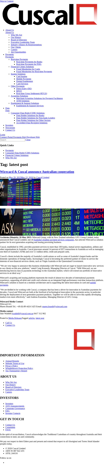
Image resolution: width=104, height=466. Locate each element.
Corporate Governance (15, 408)
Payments (9, 54)
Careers (14, 49)
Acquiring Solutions (19, 96)
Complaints (10, 427)
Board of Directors (19, 40)
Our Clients (16, 47)
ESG (7, 411)
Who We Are (16, 35)
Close (28, 140)
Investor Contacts (12, 413)
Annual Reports (12, 361)
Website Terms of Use (14, 363)
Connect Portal (6, 137)
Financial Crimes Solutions (22, 66)
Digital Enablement (24, 81)
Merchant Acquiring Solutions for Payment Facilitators (39, 98)
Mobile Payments (23, 79)
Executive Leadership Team (23, 42)
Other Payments (18, 86)
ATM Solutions (22, 101)
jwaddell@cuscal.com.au (22, 313)
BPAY (19, 91)
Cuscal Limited (42, 177)
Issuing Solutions (18, 74)
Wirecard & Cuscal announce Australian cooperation (37, 171)
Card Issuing (21, 76)
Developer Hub (33, 137)
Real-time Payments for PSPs (28, 64)
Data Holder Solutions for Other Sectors (33, 120)
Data (7, 108)
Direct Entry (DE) (24, 88)
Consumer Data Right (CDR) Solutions (28, 113)
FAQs (8, 430)
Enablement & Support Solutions (25, 103)
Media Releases (15, 318)
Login (2, 135)
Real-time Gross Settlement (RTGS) (31, 93)
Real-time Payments (19, 59)
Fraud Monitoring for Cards (28, 69)
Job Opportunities (18, 52)
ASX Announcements (14, 406)
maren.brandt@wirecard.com (54, 306)
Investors (9, 125)
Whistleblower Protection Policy (19, 368)
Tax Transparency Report (16, 371)
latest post (40, 318)
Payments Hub (19, 137)
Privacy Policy (11, 366)
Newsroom (10, 127)
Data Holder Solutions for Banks (30, 115)
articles (32, 318)
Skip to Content (6, 1)
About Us (9, 30)
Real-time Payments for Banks (29, 62)
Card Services (22, 84)
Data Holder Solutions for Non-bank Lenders (35, 118)
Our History (16, 37)
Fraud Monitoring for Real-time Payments (34, 71)
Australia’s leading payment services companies (53, 240)
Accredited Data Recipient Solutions (31, 123)
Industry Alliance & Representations (26, 45)
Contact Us (10, 130)
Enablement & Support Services (30, 106)
